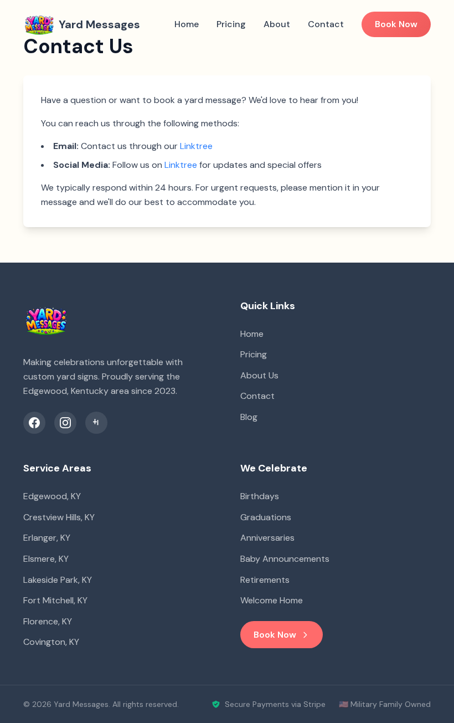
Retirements (265, 580)
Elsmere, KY (46, 559)
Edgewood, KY (52, 496)
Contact (326, 24)
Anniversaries (267, 537)
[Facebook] (34, 423)
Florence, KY (47, 621)
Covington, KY (51, 642)
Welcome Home (271, 600)
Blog (248, 417)
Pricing (231, 24)
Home (186, 24)
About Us (259, 375)
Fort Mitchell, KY (55, 600)
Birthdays (259, 496)
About (277, 24)
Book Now (396, 24)
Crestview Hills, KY (59, 517)
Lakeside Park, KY (57, 580)
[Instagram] (65, 423)
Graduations (265, 517)
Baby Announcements (284, 559)
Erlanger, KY (46, 537)
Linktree (196, 146)
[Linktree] (96, 423)
